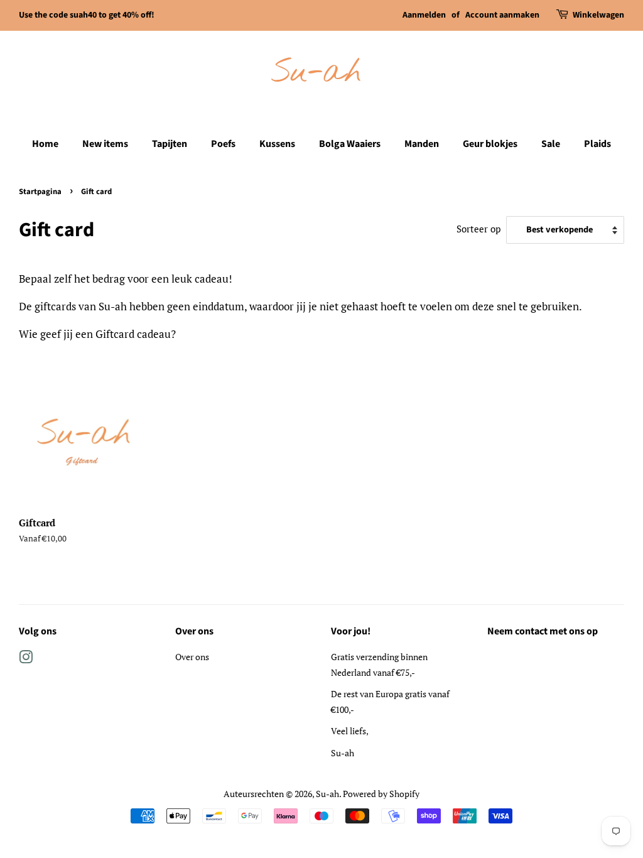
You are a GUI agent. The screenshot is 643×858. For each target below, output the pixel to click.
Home (45, 144)
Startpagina (40, 191)
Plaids (597, 144)
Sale (550, 144)
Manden (421, 144)
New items (105, 144)
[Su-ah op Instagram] (26, 659)
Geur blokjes (490, 144)
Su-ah (327, 794)
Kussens (277, 144)
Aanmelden (424, 15)
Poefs (223, 144)
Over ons (192, 657)
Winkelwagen (598, 15)
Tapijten (169, 144)
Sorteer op (478, 228)
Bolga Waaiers (350, 144)
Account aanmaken (502, 15)
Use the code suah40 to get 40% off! (86, 15)
